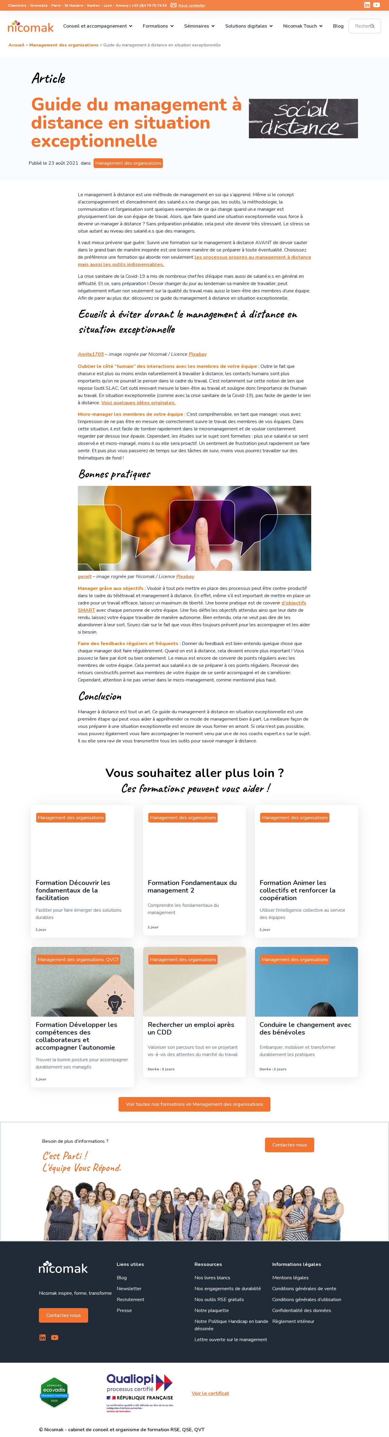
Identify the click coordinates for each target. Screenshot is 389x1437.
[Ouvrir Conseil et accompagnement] (130, 26)
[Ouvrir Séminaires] (213, 26)
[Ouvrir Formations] (172, 26)
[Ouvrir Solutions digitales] (271, 26)
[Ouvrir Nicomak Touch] (320, 26)
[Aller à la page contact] (173, 5)
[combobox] (365, 26)
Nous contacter (191, 5)
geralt (84, 576)
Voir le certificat (210, 1393)
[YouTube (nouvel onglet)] (376, 4)
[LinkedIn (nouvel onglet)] (367, 4)
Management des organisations (63, 45)
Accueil (16, 45)
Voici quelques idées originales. (138, 402)
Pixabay (198, 354)
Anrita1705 (91, 354)
